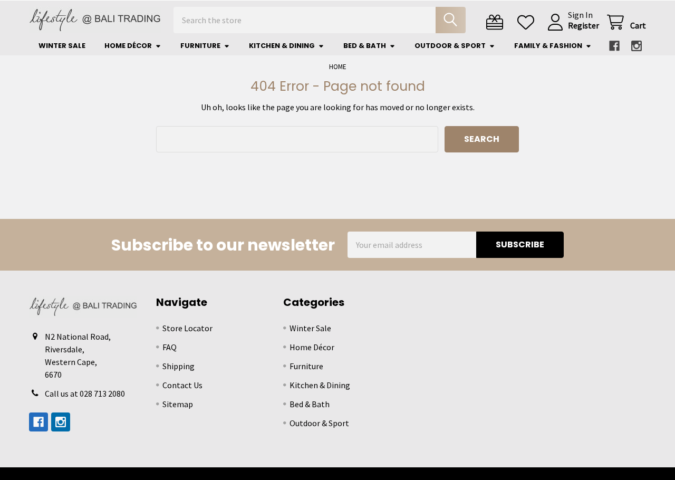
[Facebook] (614, 45)
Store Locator (187, 328)
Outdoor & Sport (450, 46)
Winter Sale (61, 46)
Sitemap (177, 404)
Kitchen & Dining (282, 46)
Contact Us (182, 385)
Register (583, 25)
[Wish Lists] (528, 22)
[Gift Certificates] (497, 22)
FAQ (169, 347)
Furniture (200, 46)
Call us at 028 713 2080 (85, 393)
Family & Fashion (548, 46)
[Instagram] (636, 45)
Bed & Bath (364, 46)
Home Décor (128, 46)
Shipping (178, 366)
